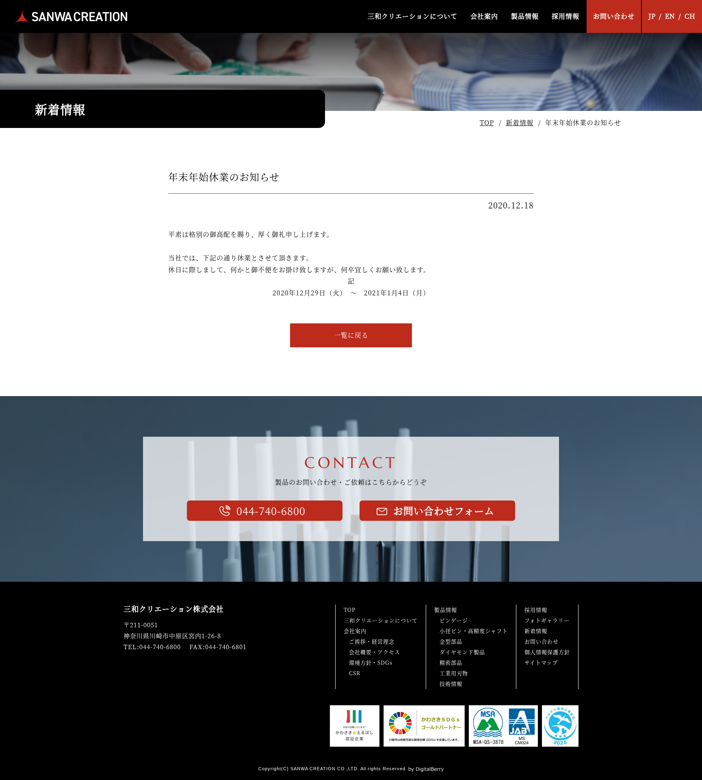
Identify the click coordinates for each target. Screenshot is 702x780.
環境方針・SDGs (370, 662)
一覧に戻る (351, 335)
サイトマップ (541, 662)
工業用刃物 (454, 673)
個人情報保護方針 (547, 652)
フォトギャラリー (547, 620)
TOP (487, 122)
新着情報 (519, 122)
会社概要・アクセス (374, 652)
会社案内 (484, 16)
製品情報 (525, 16)
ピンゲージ (454, 620)
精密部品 (451, 662)
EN (670, 16)
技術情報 (451, 683)
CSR (354, 673)
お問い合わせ (614, 16)
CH (690, 16)
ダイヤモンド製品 (462, 652)
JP (652, 16)
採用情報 (565, 16)
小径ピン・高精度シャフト (474, 631)
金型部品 (451, 641)
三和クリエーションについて (412, 16)
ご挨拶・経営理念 (371, 641)
